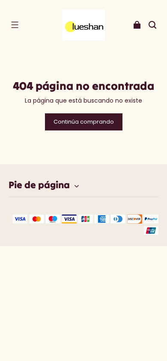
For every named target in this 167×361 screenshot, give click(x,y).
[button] (15, 25)
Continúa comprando (84, 121)
